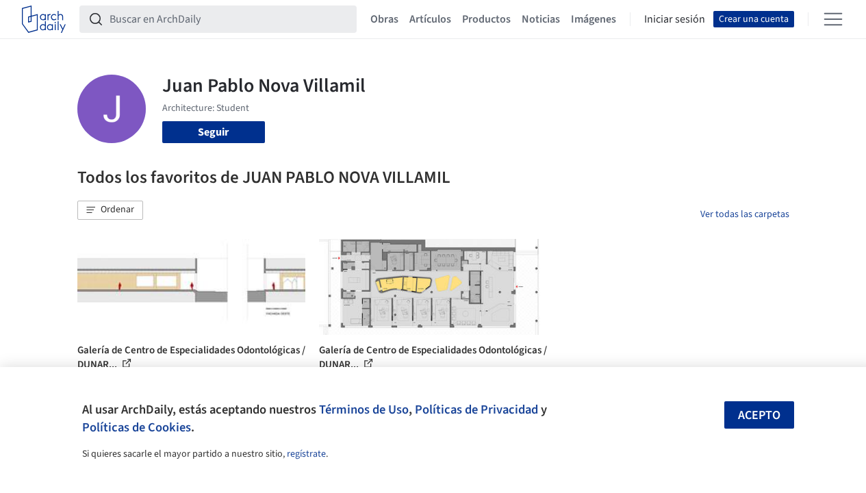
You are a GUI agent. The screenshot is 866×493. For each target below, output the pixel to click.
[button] (110, 210)
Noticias (541, 19)
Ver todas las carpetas (744, 214)
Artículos (430, 19)
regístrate (306, 454)
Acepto (759, 415)
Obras (384, 19)
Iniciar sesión (674, 19)
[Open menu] (833, 19)
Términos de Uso (364, 409)
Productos (486, 19)
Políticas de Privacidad (476, 409)
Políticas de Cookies (136, 427)
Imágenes (593, 19)
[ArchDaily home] (44, 19)
